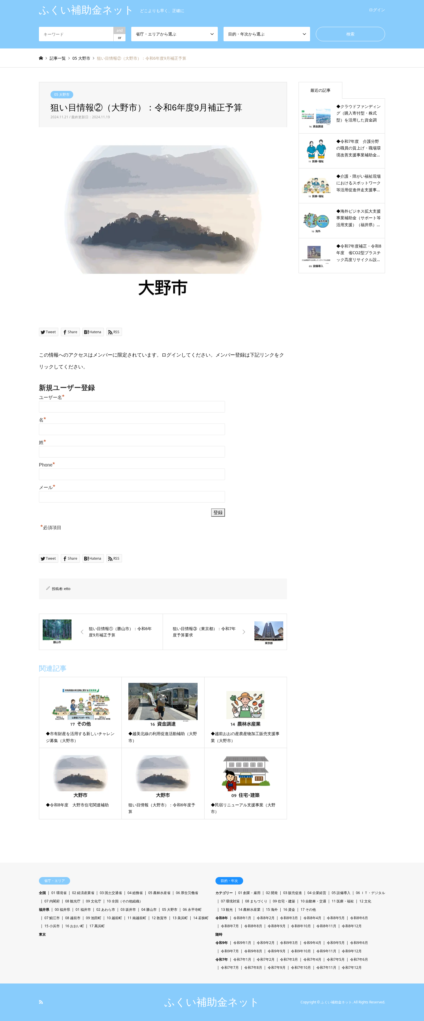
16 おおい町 (74, 925)
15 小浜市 (52, 925)
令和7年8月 (253, 967)
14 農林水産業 (249, 909)
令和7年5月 (336, 959)
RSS (41, 1002)
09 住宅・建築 (284, 901)
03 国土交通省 (111, 892)
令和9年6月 (359, 942)
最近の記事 (320, 90)
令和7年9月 (277, 967)
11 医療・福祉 (343, 901)
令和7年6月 (359, 959)
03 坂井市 (128, 909)
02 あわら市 (105, 909)
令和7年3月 (289, 959)
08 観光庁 (72, 901)
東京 (42, 934)
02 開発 (272, 892)
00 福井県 (62, 909)
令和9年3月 (289, 942)
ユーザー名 (52, 397)
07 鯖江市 (52, 917)
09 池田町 (93, 917)
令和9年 (221, 942)
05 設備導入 (341, 892)
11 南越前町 (136, 917)
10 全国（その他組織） (125, 901)
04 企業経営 (316, 892)
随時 (218, 934)
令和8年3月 (289, 917)
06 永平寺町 (192, 909)
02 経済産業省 (83, 892)
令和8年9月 (277, 925)
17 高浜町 (97, 925)
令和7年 (221, 959)
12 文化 (365, 901)
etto (67, 588)
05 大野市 (62, 94)
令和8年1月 (242, 917)
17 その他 (308, 909)
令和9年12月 (352, 951)
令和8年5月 (336, 917)
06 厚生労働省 (187, 892)
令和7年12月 (352, 967)
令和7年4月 (312, 959)
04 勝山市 (149, 909)
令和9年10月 (301, 951)
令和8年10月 (301, 925)
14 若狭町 (201, 917)
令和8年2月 (266, 917)
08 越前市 (72, 917)
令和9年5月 (336, 942)
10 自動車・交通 (313, 901)
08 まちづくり (256, 901)
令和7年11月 (326, 967)
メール (47, 487)
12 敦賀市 (159, 917)
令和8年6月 (359, 917)
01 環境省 (59, 892)
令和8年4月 (312, 917)
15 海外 (272, 909)
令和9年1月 (242, 942)
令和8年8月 (253, 925)
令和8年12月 (352, 925)
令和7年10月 (301, 967)
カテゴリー (224, 892)
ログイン (377, 9)
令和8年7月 (230, 925)
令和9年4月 (312, 942)
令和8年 (221, 917)
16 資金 (289, 909)
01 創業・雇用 (249, 892)
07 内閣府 (52, 901)
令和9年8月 (253, 951)
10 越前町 (114, 917)
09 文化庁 (93, 901)
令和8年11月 (326, 925)
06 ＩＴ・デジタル (370, 892)
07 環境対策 (230, 901)
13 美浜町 (180, 917)
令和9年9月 (277, 951)
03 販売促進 (292, 892)
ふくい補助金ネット (212, 1002)
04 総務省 (135, 892)
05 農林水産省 (159, 892)
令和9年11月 (326, 951)
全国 (42, 892)
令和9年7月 (230, 951)
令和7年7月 (230, 967)
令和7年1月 (242, 959)
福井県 (44, 909)
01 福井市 (83, 909)
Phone (47, 464)
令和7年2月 (266, 959)
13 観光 (227, 909)
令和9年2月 (266, 942)
